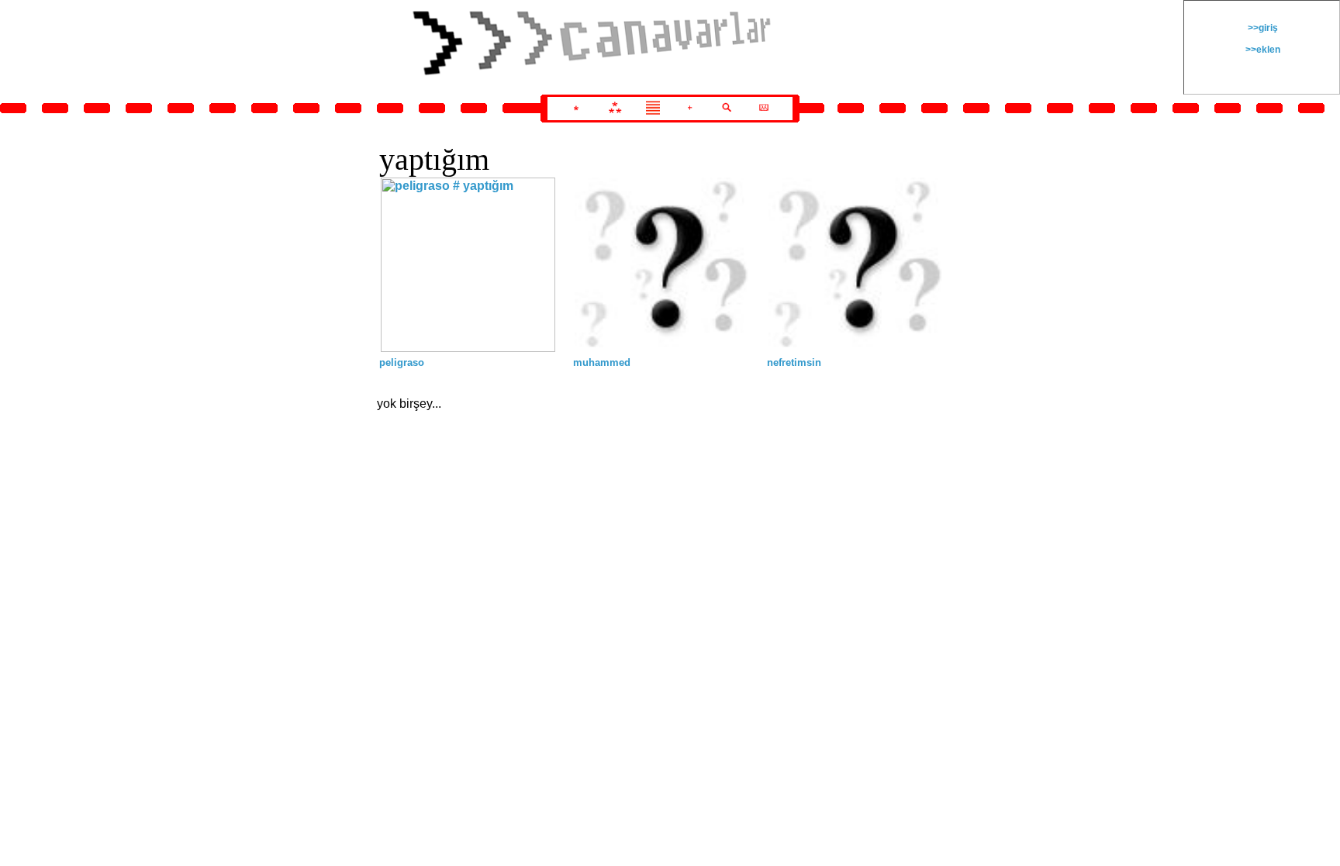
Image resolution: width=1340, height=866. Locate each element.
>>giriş (1261, 27)
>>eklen (1261, 49)
